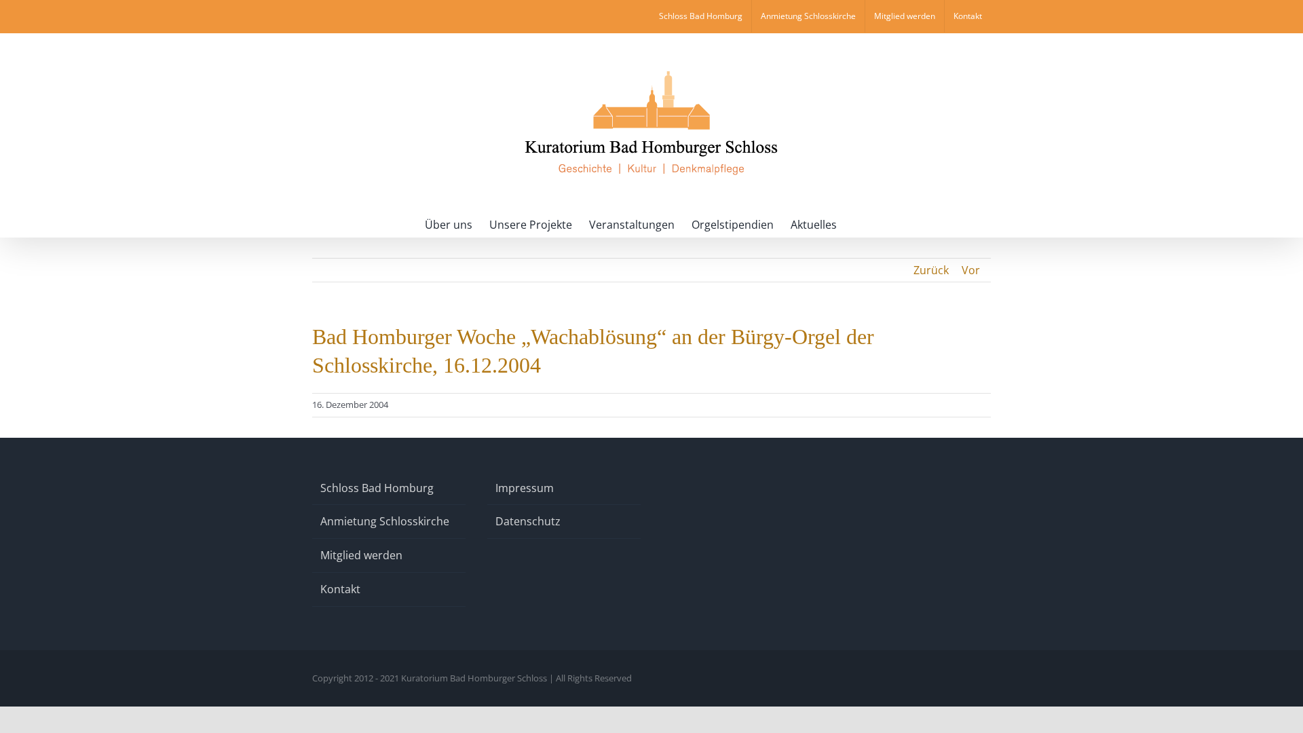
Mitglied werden (361, 555)
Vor (971, 270)
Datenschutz (528, 521)
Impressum (524, 488)
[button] (858, 223)
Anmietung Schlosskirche (384, 521)
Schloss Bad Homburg (377, 488)
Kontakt (340, 589)
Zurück (931, 270)
